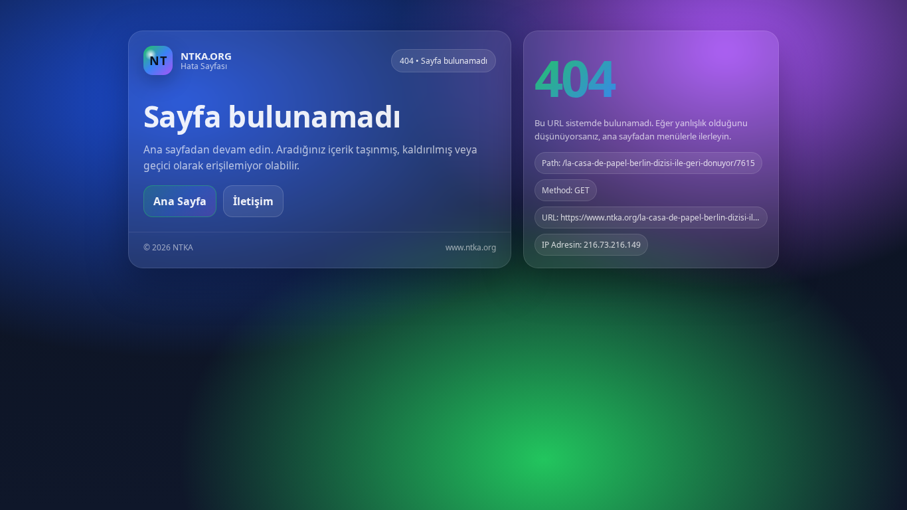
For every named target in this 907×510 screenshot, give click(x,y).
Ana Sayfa (179, 201)
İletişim (253, 201)
